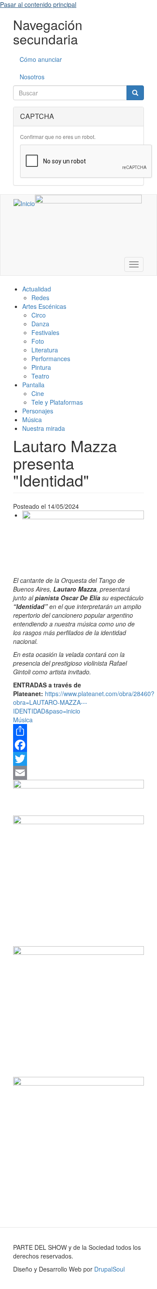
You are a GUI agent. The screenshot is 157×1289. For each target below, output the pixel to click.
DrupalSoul (109, 1269)
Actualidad (36, 288)
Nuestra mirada (43, 428)
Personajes (37, 410)
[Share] (78, 731)
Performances (50, 358)
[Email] (78, 773)
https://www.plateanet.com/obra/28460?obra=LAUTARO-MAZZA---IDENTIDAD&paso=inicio (83, 702)
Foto (37, 341)
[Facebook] (78, 745)
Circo (38, 315)
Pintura (41, 367)
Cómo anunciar (41, 59)
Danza (40, 323)
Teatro (40, 376)
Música (32, 419)
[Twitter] (78, 759)
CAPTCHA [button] (37, 116)
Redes (40, 297)
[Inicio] (24, 203)
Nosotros (32, 76)
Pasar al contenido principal (38, 4)
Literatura (44, 349)
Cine (37, 393)
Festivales (45, 332)
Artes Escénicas (44, 306)
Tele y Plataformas (57, 402)
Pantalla (33, 384)
